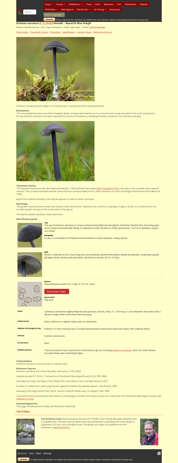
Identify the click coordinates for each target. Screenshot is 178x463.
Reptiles (144, 4)
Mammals (108, 4)
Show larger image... (56, 291)
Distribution (22, 32)
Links (31, 453)
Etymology (55, 32)
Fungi (48, 4)
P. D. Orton (46, 23)
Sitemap (47, 453)
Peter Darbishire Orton (108, 188)
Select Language (53, 14)
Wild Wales (50, 9)
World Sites (83, 9)
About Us (22, 453)
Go (39, 12)
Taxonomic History (39, 32)
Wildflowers (75, 4)
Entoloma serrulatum (122, 350)
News (38, 453)
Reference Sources (102, 32)
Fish (119, 4)
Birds (97, 4)
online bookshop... (61, 427)
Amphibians (130, 4)
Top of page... (23, 411)
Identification (68, 32)
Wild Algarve (67, 9)
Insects (60, 4)
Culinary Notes (84, 32)
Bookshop (115, 9)
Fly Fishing (99, 9)
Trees (89, 4)
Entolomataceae (97, 27)
